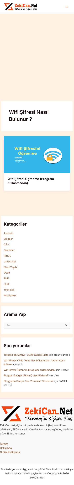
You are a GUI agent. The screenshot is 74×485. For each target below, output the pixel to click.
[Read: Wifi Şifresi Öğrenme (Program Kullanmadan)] (37, 154)
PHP (6, 278)
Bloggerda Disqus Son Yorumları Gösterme (28, 381)
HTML (7, 255)
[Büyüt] (69, 410)
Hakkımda (6, 448)
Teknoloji (9, 289)
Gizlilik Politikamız (10, 452)
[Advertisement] (37, 52)
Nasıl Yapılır (10, 267)
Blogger (8, 238)
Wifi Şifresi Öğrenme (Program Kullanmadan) (30, 370)
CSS (6, 244)
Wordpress (10, 295)
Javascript (10, 261)
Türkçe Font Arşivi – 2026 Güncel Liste (26, 354)
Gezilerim (9, 250)
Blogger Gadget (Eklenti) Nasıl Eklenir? (26, 375)
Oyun (7, 272)
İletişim (4, 443)
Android (8, 233)
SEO (6, 284)
